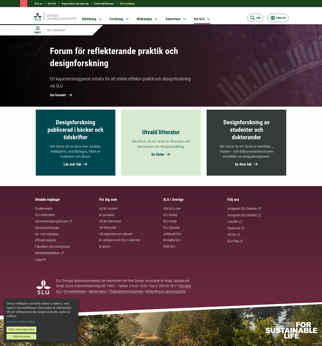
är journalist (106, 215)
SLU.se (38, 3)
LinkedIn (232, 222)
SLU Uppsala (171, 227)
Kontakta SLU (172, 240)
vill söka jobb (107, 227)
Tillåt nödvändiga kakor (21, 329)
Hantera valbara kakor (21, 321)
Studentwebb (43, 208)
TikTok (231, 235)
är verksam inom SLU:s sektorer (119, 240)
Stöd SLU (169, 246)
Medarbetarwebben (47, 253)
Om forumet (58, 95)
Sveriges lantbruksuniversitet (61, 17)
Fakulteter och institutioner (52, 247)
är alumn (105, 246)
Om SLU (52, 3)
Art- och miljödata (46, 234)
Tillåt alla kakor (21, 336)
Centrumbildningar (104, 3)
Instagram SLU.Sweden (242, 208)
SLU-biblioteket (45, 215)
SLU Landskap (127, 3)
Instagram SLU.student (242, 215)
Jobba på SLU (172, 234)
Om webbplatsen (75, 291)
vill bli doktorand (110, 221)
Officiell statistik (45, 240)
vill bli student (108, 208)
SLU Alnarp (170, 215)
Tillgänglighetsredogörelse (126, 291)
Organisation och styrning (75, 3)
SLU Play (233, 241)
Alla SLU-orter (172, 208)
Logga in (40, 259)
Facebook (233, 228)
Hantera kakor (97, 291)
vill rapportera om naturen (115, 234)
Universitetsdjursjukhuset (51, 221)
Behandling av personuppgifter (166, 291)
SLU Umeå (169, 221)
